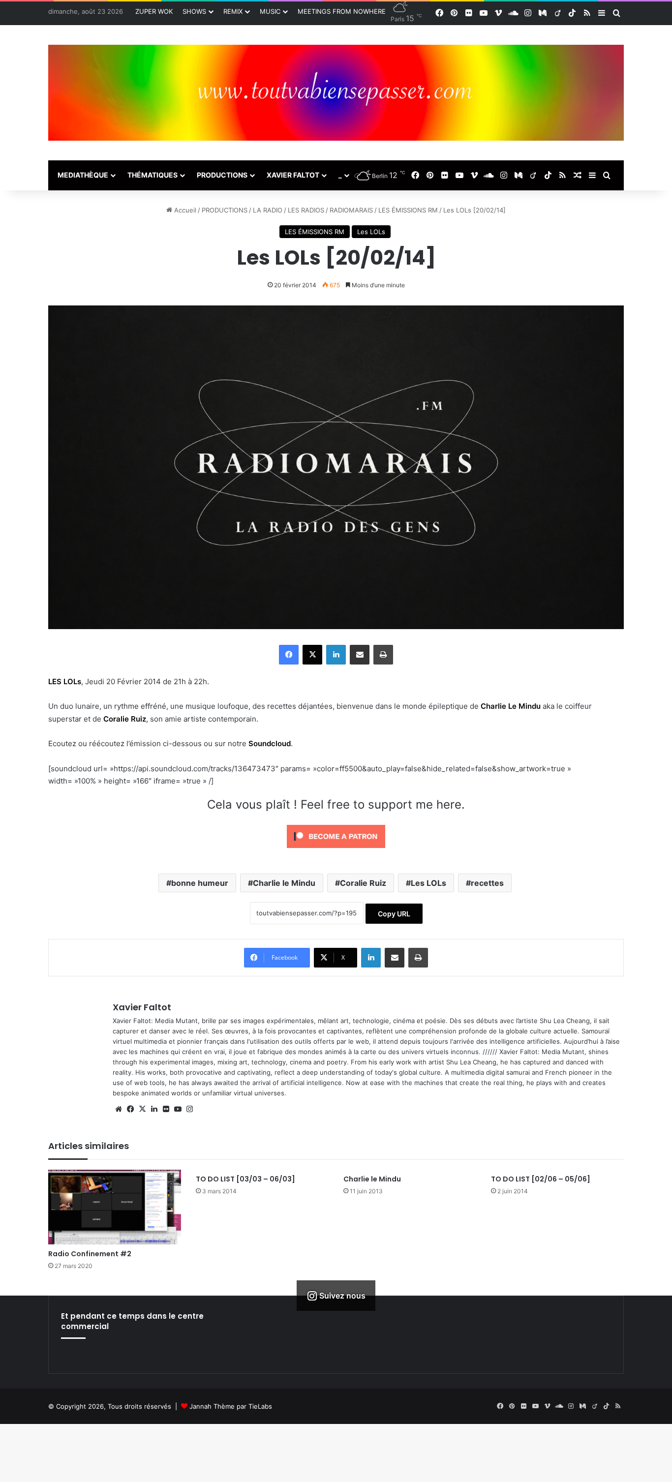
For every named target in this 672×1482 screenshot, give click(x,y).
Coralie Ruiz (363, 883)
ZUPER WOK (154, 11)
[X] (312, 655)
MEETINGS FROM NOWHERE (342, 11)
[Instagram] (189, 1109)
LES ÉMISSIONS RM (408, 210)
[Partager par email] (359, 655)
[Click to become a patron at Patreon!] (336, 850)
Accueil (184, 210)
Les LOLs (371, 232)
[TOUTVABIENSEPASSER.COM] (336, 93)
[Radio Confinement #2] (114, 1207)
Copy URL (394, 913)
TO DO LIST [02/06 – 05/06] (540, 1179)
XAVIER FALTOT (293, 175)
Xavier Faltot (142, 1007)
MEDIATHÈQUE (83, 175)
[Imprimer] (383, 655)
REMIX (233, 11)
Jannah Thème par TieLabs (230, 1406)
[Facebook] (289, 655)
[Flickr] (166, 1109)
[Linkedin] (336, 655)
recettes (487, 883)
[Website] (118, 1109)
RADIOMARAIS (351, 210)
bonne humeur (199, 883)
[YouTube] (177, 1109)
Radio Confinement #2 (89, 1254)
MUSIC (270, 11)
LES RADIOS (306, 210)
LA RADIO (267, 210)
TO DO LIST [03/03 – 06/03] (245, 1179)
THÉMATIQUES (152, 175)
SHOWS (194, 11)
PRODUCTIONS (222, 175)
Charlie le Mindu (284, 883)
